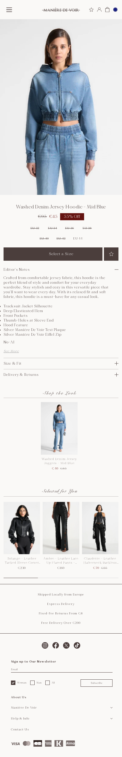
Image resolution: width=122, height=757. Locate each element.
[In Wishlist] (111, 254)
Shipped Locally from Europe (61, 594)
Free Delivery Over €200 (61, 623)
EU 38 (87, 228)
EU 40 (44, 238)
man (39, 682)
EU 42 (61, 238)
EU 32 (34, 228)
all (53, 682)
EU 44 (78, 238)
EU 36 (69, 228)
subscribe (97, 682)
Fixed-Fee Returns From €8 (61, 613)
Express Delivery (61, 604)
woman (22, 682)
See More (11, 351)
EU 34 (52, 228)
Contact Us (20, 729)
